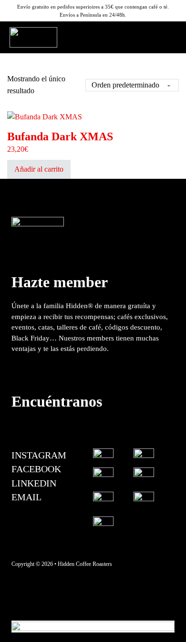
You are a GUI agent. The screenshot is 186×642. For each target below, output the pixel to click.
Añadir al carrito (38, 169)
